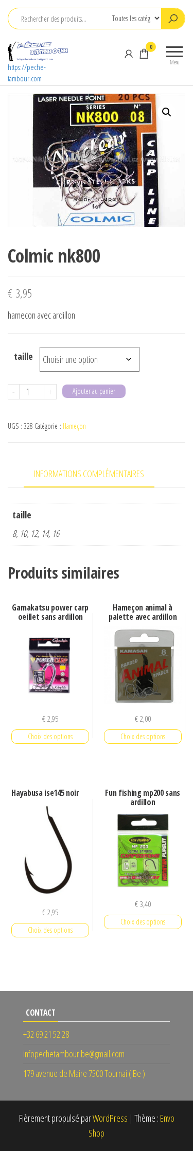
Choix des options (50, 736)
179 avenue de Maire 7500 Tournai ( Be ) (84, 1073)
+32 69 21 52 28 (46, 1034)
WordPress (110, 1118)
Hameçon (74, 426)
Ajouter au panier (94, 391)
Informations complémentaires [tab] (89, 473)
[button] (166, 112)
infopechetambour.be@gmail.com (74, 1054)
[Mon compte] (128, 53)
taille (23, 356)
